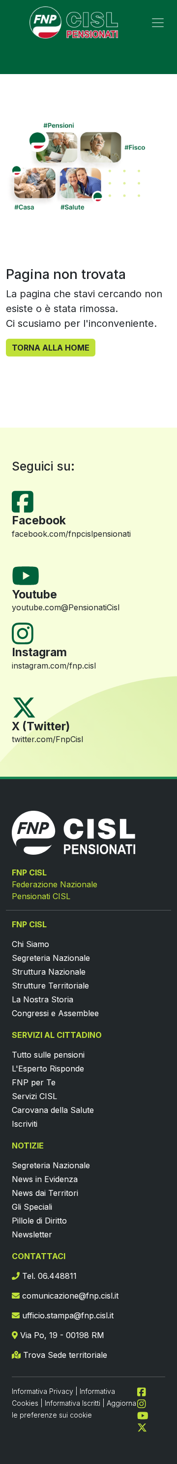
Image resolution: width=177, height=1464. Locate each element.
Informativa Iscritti (72, 1403)
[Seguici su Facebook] (26, 501)
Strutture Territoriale (50, 985)
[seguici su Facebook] (145, 1391)
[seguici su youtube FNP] (146, 1415)
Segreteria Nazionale (51, 958)
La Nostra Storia (42, 999)
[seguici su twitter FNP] (142, 1426)
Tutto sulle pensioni (48, 1055)
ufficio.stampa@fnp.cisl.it (67, 1315)
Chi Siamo (30, 944)
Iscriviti (24, 1124)
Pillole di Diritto (39, 1221)
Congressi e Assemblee (55, 1013)
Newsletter (32, 1234)
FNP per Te (34, 1082)
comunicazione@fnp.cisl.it (69, 1296)
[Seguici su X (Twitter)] (24, 707)
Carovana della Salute (53, 1110)
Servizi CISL (34, 1096)
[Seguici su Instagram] (26, 633)
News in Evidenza (45, 1179)
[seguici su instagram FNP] (145, 1403)
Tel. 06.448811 (48, 1276)
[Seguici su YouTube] (29, 575)
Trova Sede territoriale (64, 1355)
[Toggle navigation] (158, 22)
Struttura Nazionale (49, 972)
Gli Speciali (32, 1207)
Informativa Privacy (42, 1391)
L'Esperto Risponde (48, 1068)
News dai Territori (45, 1193)
